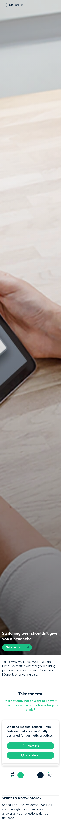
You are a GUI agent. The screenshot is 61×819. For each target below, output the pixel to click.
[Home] (13, 5)
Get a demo (13, 647)
